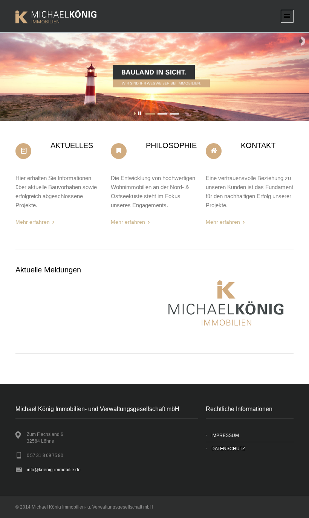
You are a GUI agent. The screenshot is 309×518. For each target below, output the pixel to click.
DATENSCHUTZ (228, 448)
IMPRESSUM (225, 435)
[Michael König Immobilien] (56, 26)
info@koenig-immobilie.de (54, 469)
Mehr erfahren (32, 222)
